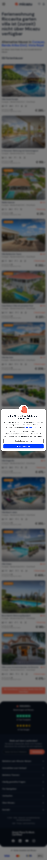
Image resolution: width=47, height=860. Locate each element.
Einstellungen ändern (23, 441)
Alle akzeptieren (23, 446)
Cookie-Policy (30, 427)
